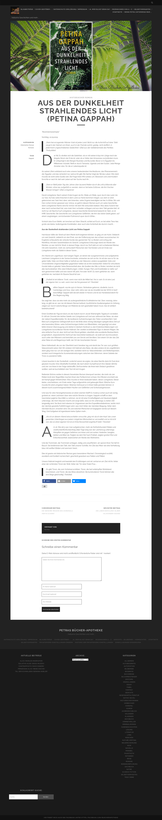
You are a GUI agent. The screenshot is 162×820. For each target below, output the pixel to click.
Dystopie (129, 679)
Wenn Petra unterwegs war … (138, 12)
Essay (129, 684)
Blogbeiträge (27, 9)
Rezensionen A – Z (104, 639)
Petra (47, 529)
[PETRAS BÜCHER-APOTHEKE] (14, 14)
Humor (129, 708)
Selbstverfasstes (142, 9)
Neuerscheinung (129, 743)
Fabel (129, 687)
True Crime (129, 777)
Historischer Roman (81, 98)
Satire (129, 769)
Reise (129, 758)
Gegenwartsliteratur (129, 695)
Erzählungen (129, 682)
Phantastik (129, 753)
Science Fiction (129, 772)
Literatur (129, 732)
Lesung (129, 729)
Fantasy (129, 690)
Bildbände (129, 669)
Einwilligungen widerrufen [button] (128, 642)
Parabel (129, 751)
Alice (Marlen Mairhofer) (31, 661)
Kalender (129, 714)
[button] (49, 481)
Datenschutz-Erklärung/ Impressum (70, 9)
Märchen (129, 737)
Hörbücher (129, 703)
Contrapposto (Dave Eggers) (31, 666)
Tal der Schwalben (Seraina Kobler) (31, 671)
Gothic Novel (129, 698)
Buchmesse (129, 674)
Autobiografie (129, 663)
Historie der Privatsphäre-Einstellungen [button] (94, 642)
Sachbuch (129, 766)
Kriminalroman (129, 724)
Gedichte (129, 692)
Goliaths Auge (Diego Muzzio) (31, 663)
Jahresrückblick (129, 711)
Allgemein (129, 661)
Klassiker (129, 716)
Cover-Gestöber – (43, 9)
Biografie (129, 671)
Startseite (117, 12)
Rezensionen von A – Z (122, 9)
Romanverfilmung (129, 764)
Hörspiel (129, 706)
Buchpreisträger (129, 677)
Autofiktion (129, 666)
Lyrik (129, 735)
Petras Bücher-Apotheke (81, 630)
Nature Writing (129, 740)
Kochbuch (129, 719)
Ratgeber (129, 756)
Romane (31, 148)
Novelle (129, 748)
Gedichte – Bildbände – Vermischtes (130, 639)
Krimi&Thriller (129, 721)
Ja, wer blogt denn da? (99, 9)
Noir (129, 745)
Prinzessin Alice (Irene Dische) (31, 669)
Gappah (31, 158)
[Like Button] (44, 486)
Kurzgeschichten (129, 727)
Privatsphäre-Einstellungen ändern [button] (56, 642)
